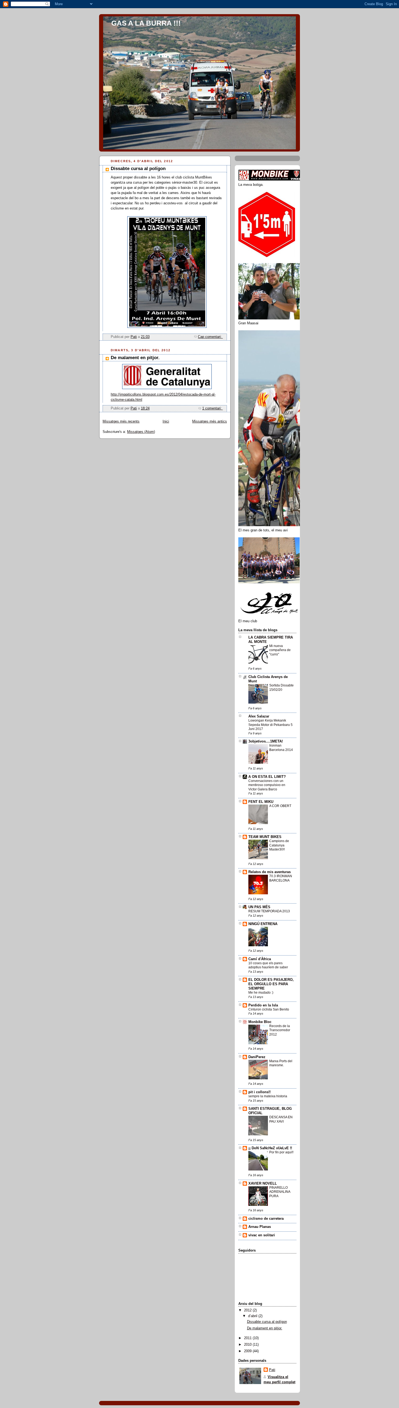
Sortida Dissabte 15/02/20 (281, 687)
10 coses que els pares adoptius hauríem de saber (268, 965)
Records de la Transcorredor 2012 (279, 1030)
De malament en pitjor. (135, 357)
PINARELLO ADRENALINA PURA (279, 1192)
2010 (248, 1345)
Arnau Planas (259, 1227)
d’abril (253, 1316)
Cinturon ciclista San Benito (268, 1009)
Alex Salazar (258, 716)
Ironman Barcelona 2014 (281, 748)
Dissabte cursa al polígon (138, 168)
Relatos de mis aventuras (269, 872)
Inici (166, 421)
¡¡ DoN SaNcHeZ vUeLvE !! (270, 1148)
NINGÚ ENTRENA (262, 924)
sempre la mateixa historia (267, 1096)
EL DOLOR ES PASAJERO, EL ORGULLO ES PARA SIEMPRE (271, 984)
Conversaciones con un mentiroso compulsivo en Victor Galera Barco (266, 785)
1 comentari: (212, 408)
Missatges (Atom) (141, 432)
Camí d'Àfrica (259, 959)
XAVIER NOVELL (262, 1183)
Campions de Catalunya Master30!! (279, 845)
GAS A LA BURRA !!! (146, 23)
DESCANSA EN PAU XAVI (281, 1119)
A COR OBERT (280, 806)
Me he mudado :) (260, 992)
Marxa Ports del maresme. (280, 1063)
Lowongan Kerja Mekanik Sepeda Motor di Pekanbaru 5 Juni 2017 (270, 725)
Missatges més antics (209, 421)
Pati (272, 1370)
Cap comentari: (210, 337)
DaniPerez (256, 1057)
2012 (248, 1310)
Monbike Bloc (259, 1022)
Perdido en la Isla (263, 1005)
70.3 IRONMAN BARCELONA (280, 878)
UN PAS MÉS (259, 907)
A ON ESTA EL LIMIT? (267, 777)
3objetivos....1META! (265, 741)
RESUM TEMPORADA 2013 (269, 911)
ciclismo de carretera (266, 1219)
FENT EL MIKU (260, 802)
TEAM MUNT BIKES (264, 837)
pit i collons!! (259, 1092)
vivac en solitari (261, 1235)
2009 (248, 1351)
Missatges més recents (121, 421)
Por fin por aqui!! (281, 1152)
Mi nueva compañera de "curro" (280, 650)
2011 (248, 1338)
